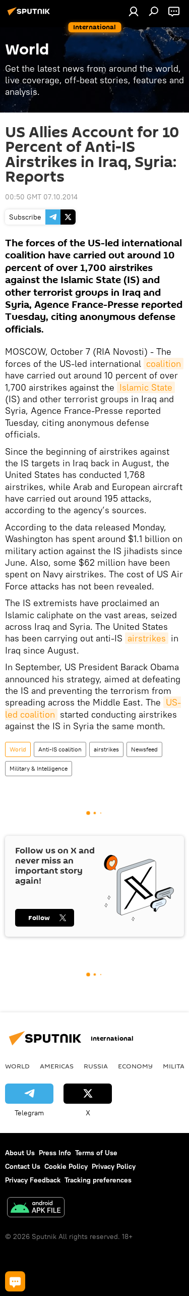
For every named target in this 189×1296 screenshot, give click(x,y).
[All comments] (15, 1281)
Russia (96, 1065)
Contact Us (22, 1166)
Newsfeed (144, 749)
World (18, 749)
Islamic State (145, 387)
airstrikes (147, 638)
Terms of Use (96, 1152)
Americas (57, 1065)
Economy (135, 1065)
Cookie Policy (66, 1166)
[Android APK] (36, 1208)
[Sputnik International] (30, 15)
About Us (20, 1152)
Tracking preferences (98, 1179)
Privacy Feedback (32, 1179)
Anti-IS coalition (60, 749)
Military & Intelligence (39, 768)
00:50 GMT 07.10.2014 (41, 196)
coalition (163, 363)
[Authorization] (133, 11)
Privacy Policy (114, 1166)
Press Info (55, 1152)
